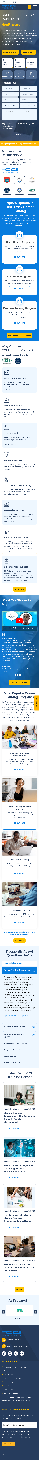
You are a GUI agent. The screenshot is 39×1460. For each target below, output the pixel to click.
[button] (10, 52)
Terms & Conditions (11, 1393)
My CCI (6, 1386)
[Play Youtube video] (19, 621)
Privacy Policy (9, 1382)
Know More (19, 257)
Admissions (8, 1371)
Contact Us (36, 703)
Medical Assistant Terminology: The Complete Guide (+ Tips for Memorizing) (19, 1117)
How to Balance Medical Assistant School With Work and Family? (19, 1267)
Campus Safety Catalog (12, 1378)
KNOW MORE (14, 1128)
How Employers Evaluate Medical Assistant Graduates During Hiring (17, 1217)
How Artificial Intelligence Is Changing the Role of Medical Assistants (19, 1168)
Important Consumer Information (16, 1367)
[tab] (19, 963)
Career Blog (8, 1390)
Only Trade (19, 1319)
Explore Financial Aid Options (16, 1015)
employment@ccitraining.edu (19, 1400)
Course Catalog (9, 1375)
